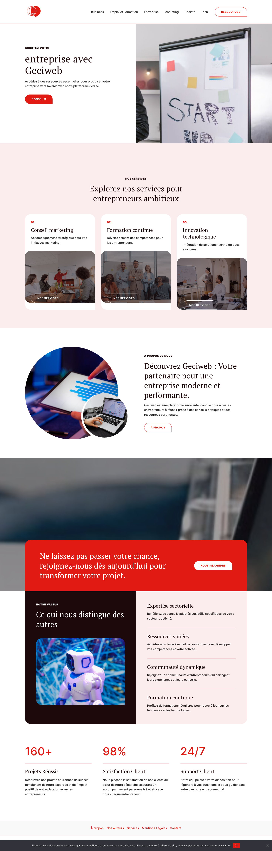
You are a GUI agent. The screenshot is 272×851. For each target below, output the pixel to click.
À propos (97, 828)
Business (97, 12)
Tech (204, 12)
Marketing (171, 12)
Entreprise (151, 12)
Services (133, 828)
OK (236, 845)
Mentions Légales (154, 828)
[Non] (267, 845)
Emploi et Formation (124, 12)
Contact (175, 828)
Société (190, 12)
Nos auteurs (115, 828)
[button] (231, 11)
